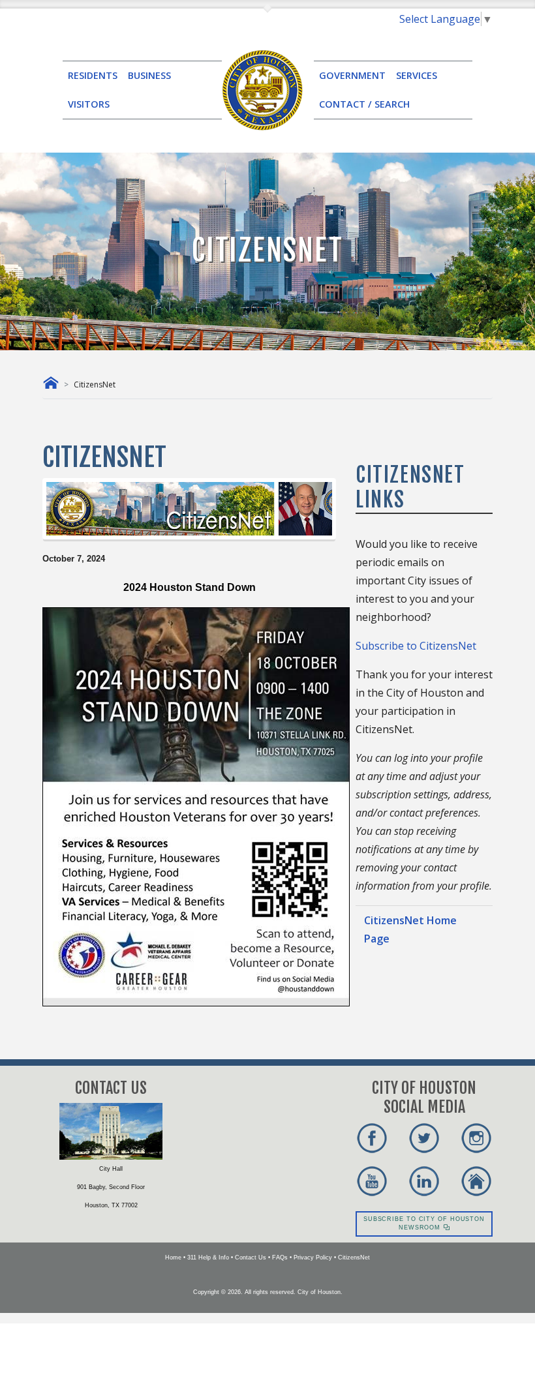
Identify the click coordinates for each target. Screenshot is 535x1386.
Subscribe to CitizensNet (416, 646)
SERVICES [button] (416, 75)
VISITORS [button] (89, 104)
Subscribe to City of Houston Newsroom (424, 1223)
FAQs (280, 1257)
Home (173, 1257)
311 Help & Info (208, 1257)
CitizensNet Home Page (410, 929)
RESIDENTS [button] (92, 75)
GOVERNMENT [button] (352, 75)
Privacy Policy (313, 1257)
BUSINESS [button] (149, 75)
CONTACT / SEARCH (364, 104)
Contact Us (250, 1257)
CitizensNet (354, 1257)
